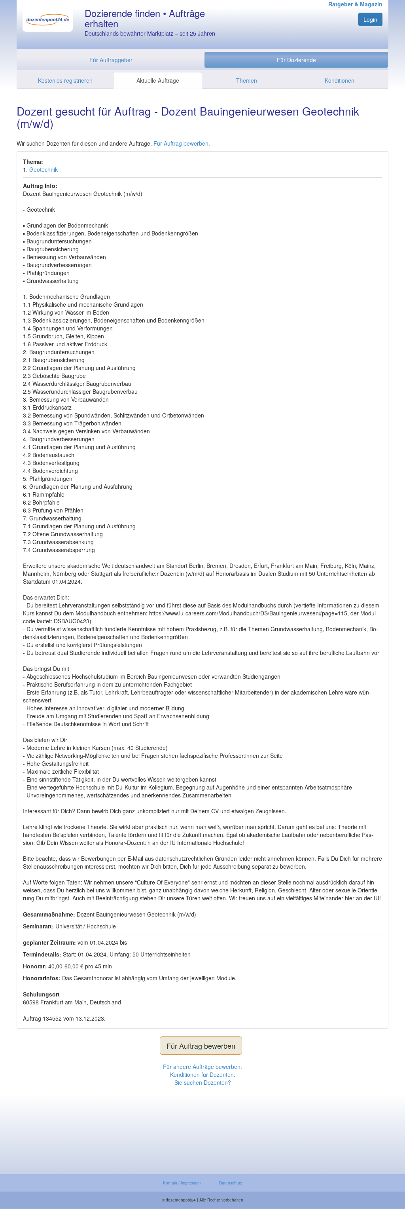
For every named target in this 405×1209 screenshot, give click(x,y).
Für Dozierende (296, 60)
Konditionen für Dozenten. (202, 1074)
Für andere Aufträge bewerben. (202, 1066)
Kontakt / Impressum (182, 1183)
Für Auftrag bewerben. (181, 143)
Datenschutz (230, 1183)
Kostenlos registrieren (65, 80)
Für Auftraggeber (110, 60)
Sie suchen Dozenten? (202, 1082)
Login (370, 19)
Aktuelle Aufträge (157, 80)
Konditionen (339, 80)
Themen (246, 80)
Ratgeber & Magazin (355, 4)
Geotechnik (43, 169)
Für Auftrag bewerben (201, 1045)
